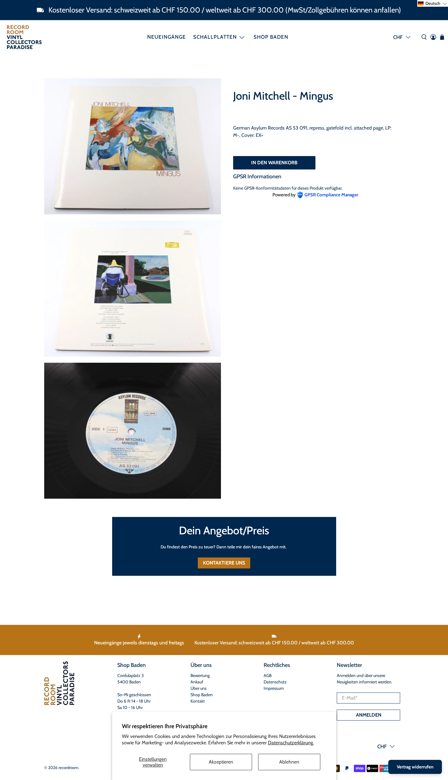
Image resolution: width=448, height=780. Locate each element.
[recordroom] (24, 37)
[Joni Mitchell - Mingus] (132, 146)
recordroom (68, 767)
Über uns (198, 688)
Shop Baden (271, 37)
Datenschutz (275, 682)
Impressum (274, 688)
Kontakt (197, 701)
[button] (432, 3)
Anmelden (368, 715)
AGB (268, 675)
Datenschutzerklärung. (291, 743)
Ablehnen (289, 762)
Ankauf (196, 682)
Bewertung (200, 675)
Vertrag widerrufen (415, 767)
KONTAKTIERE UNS (224, 563)
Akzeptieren (221, 762)
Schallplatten (215, 37)
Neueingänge (166, 37)
